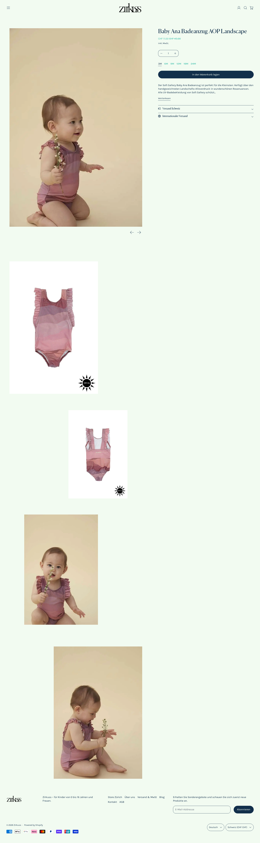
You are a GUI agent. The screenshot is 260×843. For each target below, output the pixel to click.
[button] (245, 8)
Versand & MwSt (147, 797)
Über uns (130, 797)
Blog (162, 797)
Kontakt (112, 801)
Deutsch (213, 827)
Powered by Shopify (33, 825)
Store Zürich (115, 797)
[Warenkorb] (252, 8)
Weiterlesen (164, 98)
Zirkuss (17, 825)
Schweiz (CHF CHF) (237, 827)
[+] (175, 53)
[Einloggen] (239, 8)
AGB (121, 801)
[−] (161, 53)
